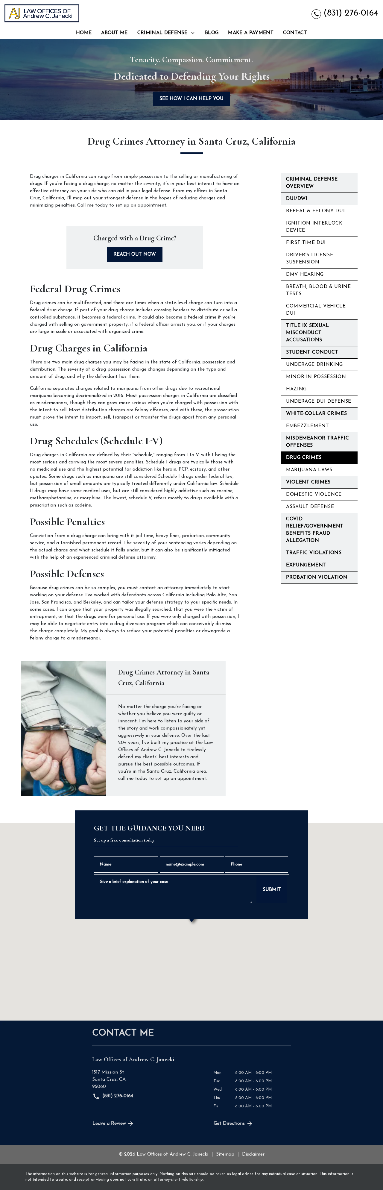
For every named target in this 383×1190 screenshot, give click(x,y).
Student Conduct (312, 352)
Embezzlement (307, 426)
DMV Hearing (305, 274)
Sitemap (225, 1154)
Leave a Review (109, 1123)
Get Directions (229, 1123)
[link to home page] (41, 13)
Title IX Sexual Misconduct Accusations (307, 332)
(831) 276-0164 (117, 1096)
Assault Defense (310, 506)
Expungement (306, 565)
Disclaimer (253, 1154)
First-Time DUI (306, 242)
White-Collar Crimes (316, 413)
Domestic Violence (314, 494)
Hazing (296, 389)
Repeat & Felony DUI (315, 211)
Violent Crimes (308, 482)
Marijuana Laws (309, 470)
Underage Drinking (314, 364)
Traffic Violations (314, 553)
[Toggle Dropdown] (193, 33)
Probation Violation (316, 577)
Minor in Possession (316, 377)
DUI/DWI (296, 198)
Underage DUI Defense (318, 401)
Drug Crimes (304, 457)
